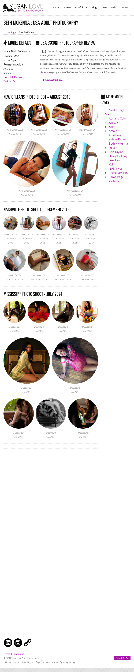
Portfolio (80, 7)
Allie (111, 127)
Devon (113, 148)
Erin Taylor (116, 152)
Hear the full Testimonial (105, 72)
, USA (53, 80)
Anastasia (115, 135)
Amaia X (114, 131)
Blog (94, 7)
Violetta (114, 181)
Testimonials (108, 7)
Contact (125, 7)
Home (56, 7)
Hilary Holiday (118, 156)
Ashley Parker (118, 139)
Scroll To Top (122, 657)
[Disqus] (50, 496)
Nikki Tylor (115, 169)
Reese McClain (118, 173)
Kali (111, 164)
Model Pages (10, 32)
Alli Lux (113, 123)
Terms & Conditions (13, 653)
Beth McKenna (118, 143)
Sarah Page (116, 177)
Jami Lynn (115, 160)
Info (66, 7)
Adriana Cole (117, 118)
